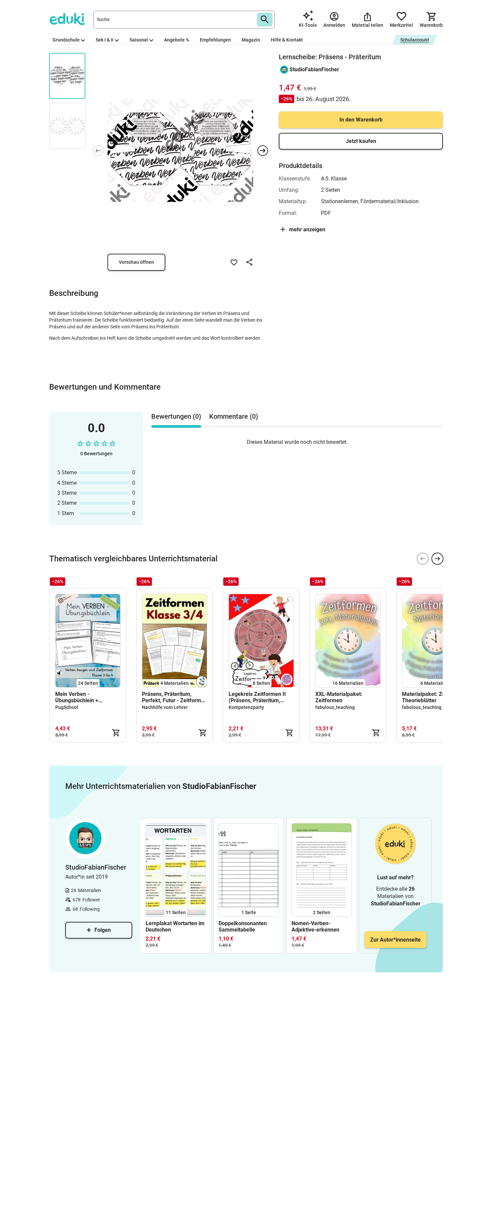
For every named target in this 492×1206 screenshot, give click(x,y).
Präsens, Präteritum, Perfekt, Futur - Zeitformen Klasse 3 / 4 (174, 697)
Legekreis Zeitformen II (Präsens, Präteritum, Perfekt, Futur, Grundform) (261, 697)
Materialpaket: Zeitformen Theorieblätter (434, 697)
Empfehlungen (215, 40)
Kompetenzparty (246, 707)
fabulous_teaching (335, 707)
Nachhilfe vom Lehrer (165, 707)
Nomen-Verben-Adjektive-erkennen (315, 926)
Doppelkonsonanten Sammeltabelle (243, 926)
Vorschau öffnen (136, 262)
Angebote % (176, 40)
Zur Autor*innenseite (395, 940)
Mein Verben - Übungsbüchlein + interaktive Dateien (78, 697)
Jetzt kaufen (361, 141)
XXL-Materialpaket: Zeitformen (338, 697)
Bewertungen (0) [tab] (176, 416)
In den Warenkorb (361, 119)
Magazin (251, 40)
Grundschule (66, 40)
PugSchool (66, 707)
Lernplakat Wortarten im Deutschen (175, 926)
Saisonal (139, 40)
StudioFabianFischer (314, 69)
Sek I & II (104, 40)
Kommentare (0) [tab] (233, 416)
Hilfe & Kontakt (287, 40)
